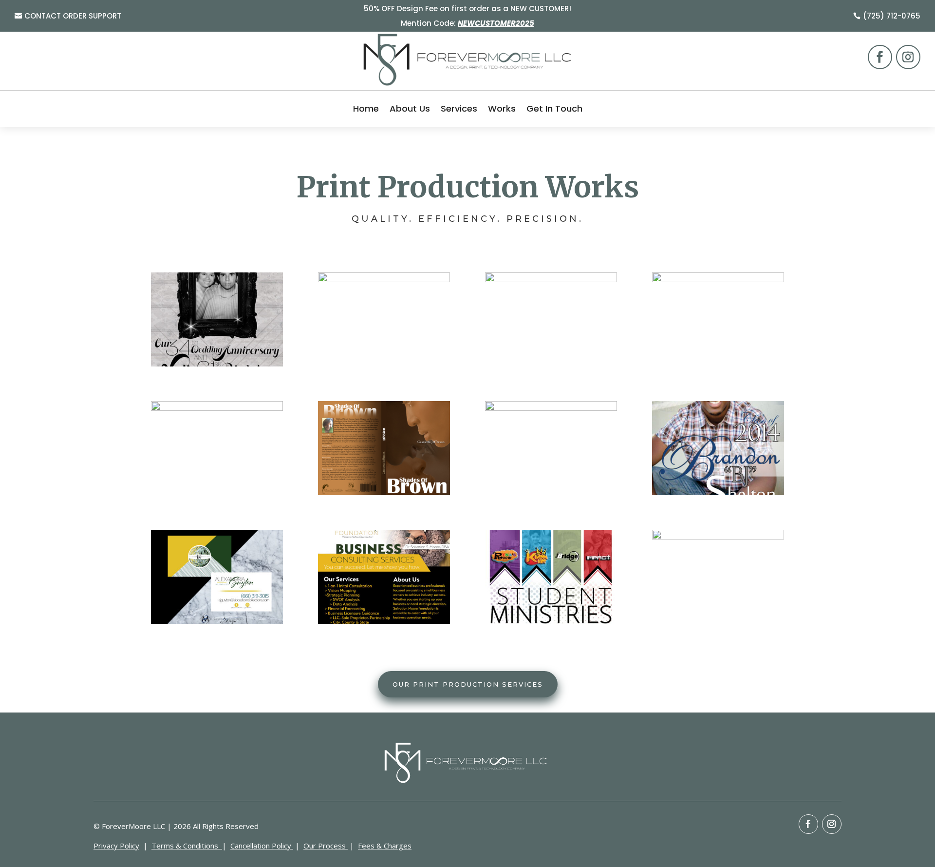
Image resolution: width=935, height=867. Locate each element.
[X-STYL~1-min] (551, 408)
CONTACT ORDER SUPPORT (72, 16)
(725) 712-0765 (891, 16)
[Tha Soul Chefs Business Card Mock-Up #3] (217, 408)
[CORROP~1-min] (551, 621)
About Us (410, 108)
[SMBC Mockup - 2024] (384, 279)
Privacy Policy (116, 845)
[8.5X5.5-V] (217, 363)
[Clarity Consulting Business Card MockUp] (718, 279)
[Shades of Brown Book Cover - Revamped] (384, 492)
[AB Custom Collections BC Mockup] (217, 621)
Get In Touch (554, 108)
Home (366, 108)
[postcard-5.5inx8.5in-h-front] (718, 492)
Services (459, 108)
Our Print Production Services (468, 684)
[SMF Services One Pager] (384, 621)
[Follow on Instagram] (908, 57)
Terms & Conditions (185, 845)
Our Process (324, 845)
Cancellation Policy (261, 845)
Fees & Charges (384, 845)
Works (502, 108)
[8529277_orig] (551, 279)
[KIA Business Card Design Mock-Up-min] (718, 536)
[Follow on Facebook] (880, 57)
